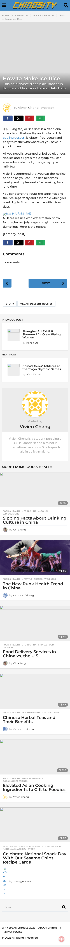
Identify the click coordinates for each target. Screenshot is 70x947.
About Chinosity (49, 927)
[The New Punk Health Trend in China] (35, 557)
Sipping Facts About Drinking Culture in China (34, 520)
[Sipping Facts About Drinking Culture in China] (35, 489)
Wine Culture (11, 514)
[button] (4, 5)
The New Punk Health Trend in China (33, 585)
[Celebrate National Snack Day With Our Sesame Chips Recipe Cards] (35, 824)
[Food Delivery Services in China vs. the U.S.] (35, 623)
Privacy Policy (12, 931)
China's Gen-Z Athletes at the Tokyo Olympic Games (41, 367)
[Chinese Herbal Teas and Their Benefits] (35, 691)
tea (44, 713)
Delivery (8, 647)
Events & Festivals (14, 846)
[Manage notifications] (61, 939)
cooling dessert (14, 137)
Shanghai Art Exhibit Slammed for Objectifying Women (41, 334)
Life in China (29, 511)
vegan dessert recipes (36, 303)
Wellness (50, 579)
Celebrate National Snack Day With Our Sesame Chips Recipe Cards (34, 858)
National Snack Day (14, 849)
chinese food (46, 645)
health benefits (31, 713)
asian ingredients (32, 778)
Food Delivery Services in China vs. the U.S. (29, 653)
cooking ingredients (15, 781)
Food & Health (38, 467)
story (10, 303)
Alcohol (43, 511)
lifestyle (27, 579)
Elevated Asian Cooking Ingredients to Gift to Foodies (34, 787)
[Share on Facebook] (8, 118)
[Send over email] (40, 118)
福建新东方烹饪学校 (19, 214)
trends (38, 579)
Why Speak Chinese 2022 (18, 927)
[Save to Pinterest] (29, 118)
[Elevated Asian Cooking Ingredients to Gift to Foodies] (35, 757)
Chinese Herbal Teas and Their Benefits (29, 719)
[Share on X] (19, 118)
